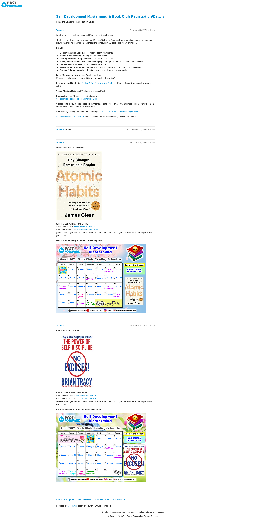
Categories (69, 500)
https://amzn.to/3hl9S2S (84, 227)
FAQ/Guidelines (84, 500)
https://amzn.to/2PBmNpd (88, 398)
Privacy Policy (118, 500)
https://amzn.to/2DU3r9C (88, 229)
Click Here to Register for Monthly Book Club (76, 99)
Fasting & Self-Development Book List (99, 83)
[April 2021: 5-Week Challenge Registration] (119, 111)
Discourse (72, 506)
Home (59, 500)
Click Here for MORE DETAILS (70, 116)
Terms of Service (101, 500)
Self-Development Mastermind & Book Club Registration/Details (110, 16)
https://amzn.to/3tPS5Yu (85, 395)
